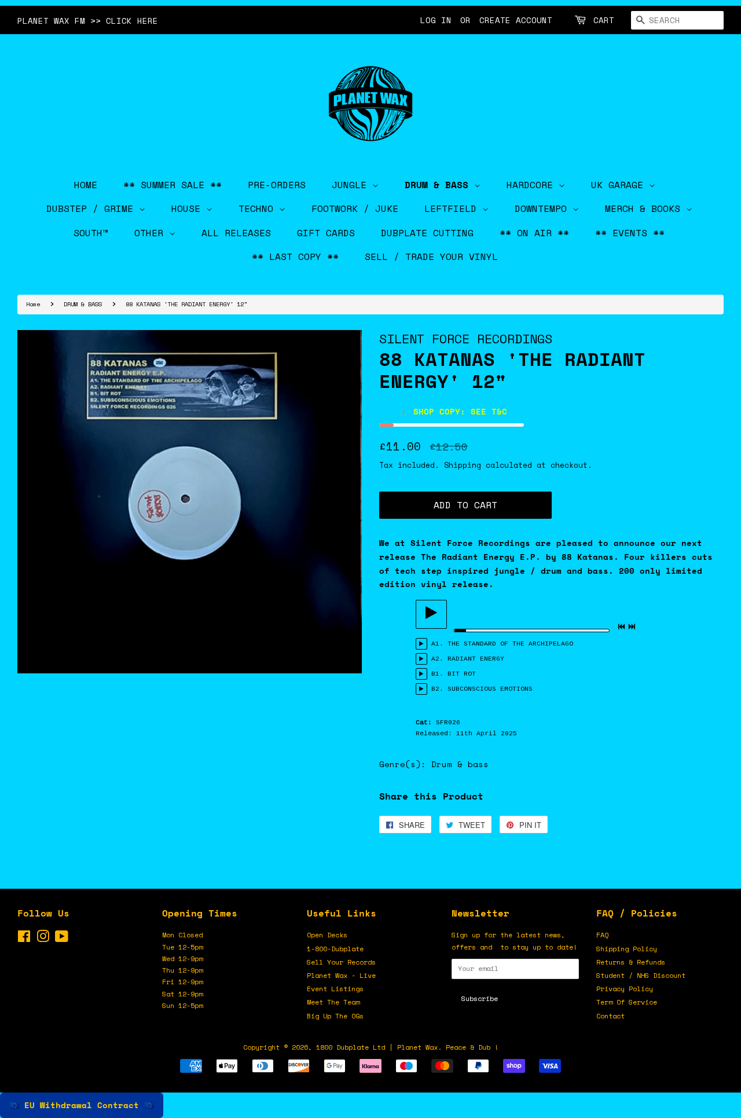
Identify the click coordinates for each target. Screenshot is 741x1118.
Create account (515, 20)
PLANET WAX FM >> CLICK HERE (87, 20)
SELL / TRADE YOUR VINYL (431, 256)
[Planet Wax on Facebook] (24, 939)
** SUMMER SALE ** (172, 185)
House (188, 208)
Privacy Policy (624, 989)
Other (151, 233)
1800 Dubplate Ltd (350, 1047)
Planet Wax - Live (341, 975)
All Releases (236, 233)
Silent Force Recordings (465, 338)
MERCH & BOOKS (645, 208)
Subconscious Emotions (490, 689)
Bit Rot (461, 673)
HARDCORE (533, 185)
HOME (85, 185)
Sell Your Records (341, 962)
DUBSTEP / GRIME (92, 208)
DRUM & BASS (439, 185)
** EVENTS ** (630, 233)
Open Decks (327, 935)
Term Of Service (626, 1002)
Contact (610, 1016)
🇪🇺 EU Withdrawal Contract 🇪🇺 (81, 1105)
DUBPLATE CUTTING (427, 233)
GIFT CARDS (326, 233)
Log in (436, 20)
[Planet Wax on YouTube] (61, 939)
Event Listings (335, 989)
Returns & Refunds (630, 962)
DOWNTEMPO (544, 208)
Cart (603, 20)
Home (33, 304)
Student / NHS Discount (640, 975)
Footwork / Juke (354, 208)
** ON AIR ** (534, 233)
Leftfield (453, 208)
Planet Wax (417, 1047)
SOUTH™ (91, 233)
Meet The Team (333, 1002)
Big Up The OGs (335, 1016)
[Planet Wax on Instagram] (42, 939)
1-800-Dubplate (335, 949)
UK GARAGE (620, 185)
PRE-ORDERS (277, 185)
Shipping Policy (626, 949)
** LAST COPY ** (295, 256)
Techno (259, 208)
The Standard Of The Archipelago (510, 643)
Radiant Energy (475, 658)
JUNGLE (352, 185)
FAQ (602, 935)
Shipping (462, 465)
